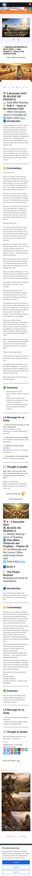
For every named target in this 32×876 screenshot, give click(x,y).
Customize (16, 867)
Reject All (16, 872)
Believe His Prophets (9, 761)
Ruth (18, 761)
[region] (16, 860)
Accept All (16, 862)
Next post (23, 836)
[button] (26, 8)
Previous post (10, 836)
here (22, 117)
